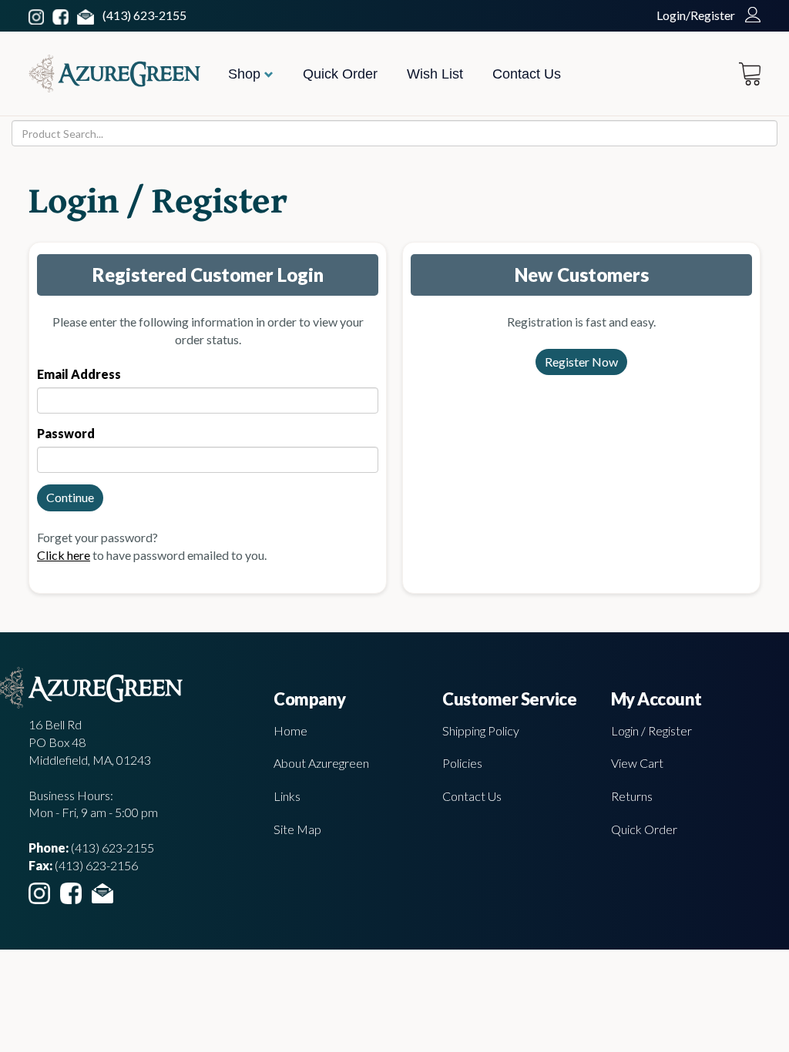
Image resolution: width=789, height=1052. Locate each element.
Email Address (79, 374)
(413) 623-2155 (144, 15)
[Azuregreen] (114, 73)
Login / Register (651, 730)
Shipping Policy (480, 730)
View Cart (637, 762)
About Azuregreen (321, 762)
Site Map (297, 829)
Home (290, 730)
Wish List (435, 74)
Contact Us (526, 74)
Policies (462, 762)
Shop (246, 74)
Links (287, 796)
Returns (632, 796)
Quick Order (340, 74)
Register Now (581, 361)
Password (66, 433)
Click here (63, 555)
